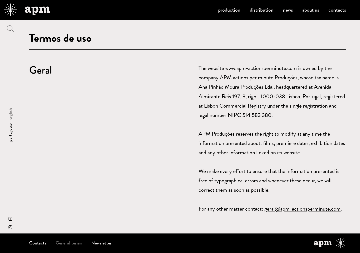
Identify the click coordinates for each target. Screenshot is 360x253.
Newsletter (101, 243)
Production (229, 10)
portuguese (10, 132)
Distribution (262, 10)
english (10, 114)
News (288, 10)
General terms (69, 243)
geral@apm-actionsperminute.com (302, 209)
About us (310, 10)
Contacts (337, 10)
